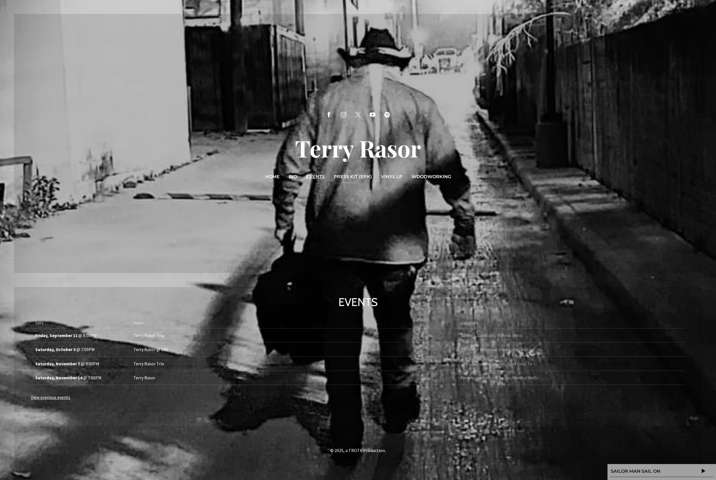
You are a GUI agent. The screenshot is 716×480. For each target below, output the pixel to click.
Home (272, 176)
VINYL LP (391, 176)
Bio (293, 176)
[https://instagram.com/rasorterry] (343, 114)
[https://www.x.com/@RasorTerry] (358, 114)
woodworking (431, 176)
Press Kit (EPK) (353, 176)
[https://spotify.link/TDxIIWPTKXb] (387, 114)
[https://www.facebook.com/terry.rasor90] (329, 114)
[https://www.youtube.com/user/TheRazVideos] (372, 114)
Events (315, 176)
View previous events (50, 397)
